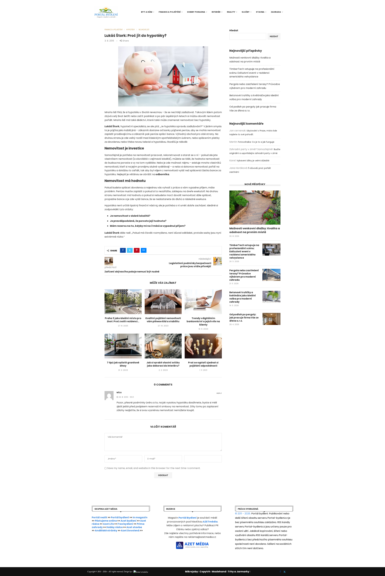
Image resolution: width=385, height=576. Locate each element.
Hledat (233, 30)
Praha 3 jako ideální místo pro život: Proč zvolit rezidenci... (123, 320)
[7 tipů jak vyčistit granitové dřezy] (123, 346)
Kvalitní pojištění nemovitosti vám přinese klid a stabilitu (163, 320)
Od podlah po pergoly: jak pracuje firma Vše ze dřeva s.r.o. (244, 317)
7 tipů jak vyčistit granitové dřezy (123, 364)
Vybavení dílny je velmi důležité (253, 160)
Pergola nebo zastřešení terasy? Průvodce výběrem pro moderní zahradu (244, 275)
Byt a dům (146, 12)
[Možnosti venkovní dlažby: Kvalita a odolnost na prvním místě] (254, 207)
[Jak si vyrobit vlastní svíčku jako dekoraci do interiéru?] (163, 346)
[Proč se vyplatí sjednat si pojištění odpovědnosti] (203, 346)
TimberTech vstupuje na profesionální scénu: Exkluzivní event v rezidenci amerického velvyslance (251, 72)
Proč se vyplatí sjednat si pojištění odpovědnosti (203, 364)
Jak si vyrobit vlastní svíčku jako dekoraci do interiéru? (163, 364)
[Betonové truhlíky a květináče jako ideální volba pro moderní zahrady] (271, 297)
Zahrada (276, 12)
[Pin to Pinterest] (137, 250)
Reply (219, 393)
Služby (245, 12)
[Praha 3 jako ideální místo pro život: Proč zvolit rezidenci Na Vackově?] (123, 301)
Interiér (216, 12)
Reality (231, 12)
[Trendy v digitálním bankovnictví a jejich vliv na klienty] (203, 301)
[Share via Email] (143, 250)
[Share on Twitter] (130, 250)
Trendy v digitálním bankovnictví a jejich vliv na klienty (203, 321)
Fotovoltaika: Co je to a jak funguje (256, 141)
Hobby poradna (196, 12)
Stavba (260, 12)
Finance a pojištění (170, 12)
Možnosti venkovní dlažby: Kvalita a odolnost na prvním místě (254, 230)
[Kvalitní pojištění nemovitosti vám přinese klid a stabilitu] (163, 301)
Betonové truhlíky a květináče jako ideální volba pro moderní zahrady (242, 297)
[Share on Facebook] (123, 250)
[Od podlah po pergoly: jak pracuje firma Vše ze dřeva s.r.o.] (271, 319)
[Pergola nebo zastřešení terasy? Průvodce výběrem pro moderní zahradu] (271, 275)
